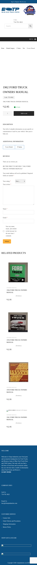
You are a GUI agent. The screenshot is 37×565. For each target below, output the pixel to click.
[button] (31, 39)
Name (5, 209)
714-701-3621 (18, 22)
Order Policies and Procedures (11, 521)
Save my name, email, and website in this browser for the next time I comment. (11, 231)
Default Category (10, 48)
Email (5, 217)
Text (24, 48)
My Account (23, 1)
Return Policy (7, 527)
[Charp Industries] (18, 14)
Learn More (6, 472)
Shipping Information (9, 524)
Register (17, 1)
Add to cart (24, 113)
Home (2, 48)
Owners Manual (12, 287)
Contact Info (6, 518)
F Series (19, 48)
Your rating (7, 181)
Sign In (13, 1)
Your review (7, 184)
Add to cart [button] (29, 299)
